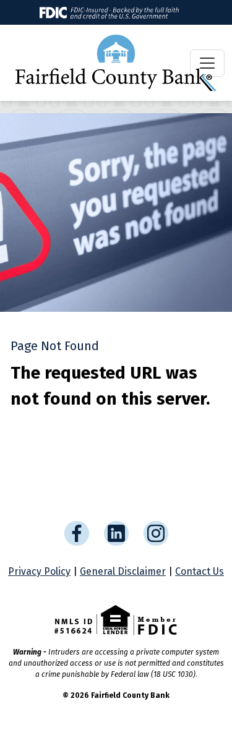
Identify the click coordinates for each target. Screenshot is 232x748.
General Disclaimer (123, 571)
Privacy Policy (39, 571)
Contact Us (199, 571)
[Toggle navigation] (207, 63)
